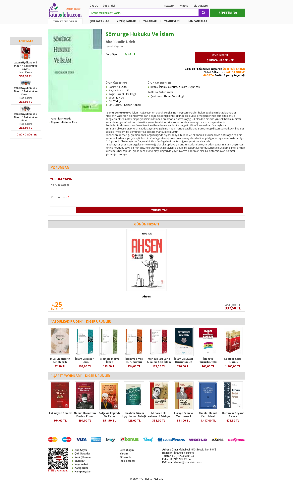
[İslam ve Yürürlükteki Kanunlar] (208, 354)
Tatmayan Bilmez (60, 413)
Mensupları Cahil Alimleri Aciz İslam (159, 360)
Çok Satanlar (82, 453)
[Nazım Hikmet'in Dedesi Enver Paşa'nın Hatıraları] (85, 409)
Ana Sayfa (81, 449)
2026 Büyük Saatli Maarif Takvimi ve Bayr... (25, 66)
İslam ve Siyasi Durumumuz (134, 360)
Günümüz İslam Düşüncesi (184, 87)
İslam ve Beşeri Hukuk (84, 360)
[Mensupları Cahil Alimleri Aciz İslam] (159, 355)
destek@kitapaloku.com (188, 462)
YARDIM (184, 5)
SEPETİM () (228, 13)
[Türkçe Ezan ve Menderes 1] (184, 409)
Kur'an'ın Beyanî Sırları (233, 414)
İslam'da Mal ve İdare (109, 360)
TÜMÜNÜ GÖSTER (26, 134)
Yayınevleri (81, 464)
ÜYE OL (94, 5)
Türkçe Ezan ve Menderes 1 (184, 414)
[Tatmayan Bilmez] (60, 408)
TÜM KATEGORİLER (65, 21)
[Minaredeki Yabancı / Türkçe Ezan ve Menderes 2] (159, 409)
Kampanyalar (83, 471)
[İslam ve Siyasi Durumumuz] (134, 355)
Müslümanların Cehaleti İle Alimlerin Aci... (60, 362)
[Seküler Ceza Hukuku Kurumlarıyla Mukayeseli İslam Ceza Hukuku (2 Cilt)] (233, 354)
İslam (162, 87)
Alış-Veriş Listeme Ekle (64, 122)
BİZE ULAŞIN (201, 5)
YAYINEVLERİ (172, 21)
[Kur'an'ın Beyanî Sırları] (233, 408)
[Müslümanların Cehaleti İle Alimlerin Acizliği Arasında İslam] (60, 353)
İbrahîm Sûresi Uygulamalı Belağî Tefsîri (134, 416)
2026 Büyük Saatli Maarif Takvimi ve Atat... (25, 117)
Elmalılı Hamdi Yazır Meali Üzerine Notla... (208, 416)
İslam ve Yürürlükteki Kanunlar (208, 362)
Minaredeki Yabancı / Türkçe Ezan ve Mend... (159, 416)
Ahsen (146, 296)
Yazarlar (80, 460)
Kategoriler (81, 467)
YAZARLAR (150, 21)
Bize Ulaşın (127, 449)
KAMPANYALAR (197, 21)
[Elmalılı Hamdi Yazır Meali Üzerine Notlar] (208, 409)
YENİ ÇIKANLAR (126, 21)
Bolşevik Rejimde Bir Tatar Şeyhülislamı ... (109, 416)
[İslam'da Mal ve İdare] (109, 355)
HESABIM (169, 5)
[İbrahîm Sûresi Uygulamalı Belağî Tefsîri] (134, 407)
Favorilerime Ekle (61, 118)
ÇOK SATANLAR (99, 21)
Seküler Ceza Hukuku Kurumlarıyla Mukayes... (232, 363)
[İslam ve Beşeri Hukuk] (85, 355)
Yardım (124, 453)
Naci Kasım (26, 72)
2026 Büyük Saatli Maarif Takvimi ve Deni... (25, 91)
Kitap (153, 87)
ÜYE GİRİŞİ (109, 5)
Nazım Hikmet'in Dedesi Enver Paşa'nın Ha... (85, 416)
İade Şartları (127, 460)
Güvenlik (125, 457)
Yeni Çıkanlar (83, 457)
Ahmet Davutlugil (174, 96)
